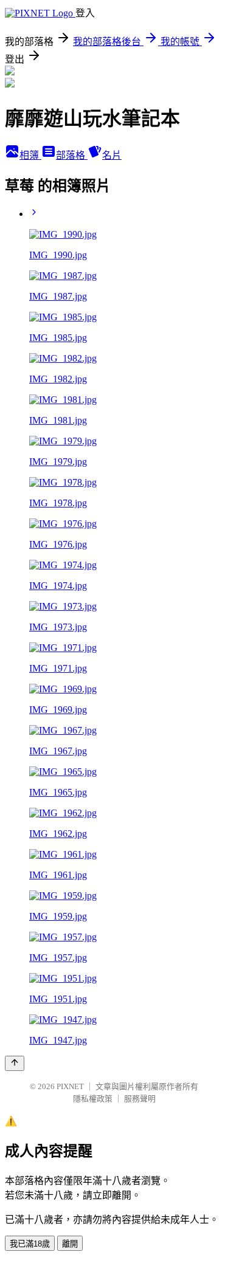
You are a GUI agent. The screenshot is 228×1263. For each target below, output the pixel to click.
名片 (112, 155)
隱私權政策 (92, 1098)
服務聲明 (140, 1098)
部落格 (72, 155)
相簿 (30, 155)
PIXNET (70, 1086)
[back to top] (14, 1063)
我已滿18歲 (30, 1243)
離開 (70, 1243)
